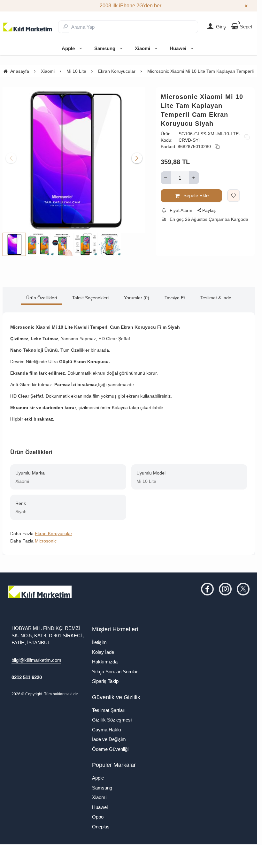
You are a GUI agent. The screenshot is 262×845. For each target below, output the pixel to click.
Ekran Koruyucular (53, 530)
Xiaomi (142, 48)
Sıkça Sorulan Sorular (115, 668)
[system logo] (28, 27)
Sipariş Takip (105, 678)
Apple (68, 48)
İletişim (99, 639)
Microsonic (46, 538)
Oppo (98, 814)
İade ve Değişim (109, 736)
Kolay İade (103, 649)
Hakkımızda (105, 659)
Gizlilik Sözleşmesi (112, 717)
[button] (11, 157)
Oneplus (101, 823)
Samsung (104, 48)
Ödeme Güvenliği (110, 746)
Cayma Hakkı (106, 726)
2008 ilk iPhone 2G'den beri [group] (128, 5)
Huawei (178, 48)
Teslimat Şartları (109, 707)
